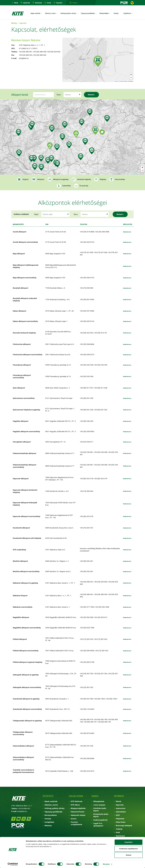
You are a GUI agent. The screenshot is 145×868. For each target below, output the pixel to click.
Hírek (118, 832)
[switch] (60, 864)
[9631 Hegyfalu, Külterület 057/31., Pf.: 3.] (18, 132)
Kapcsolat (59, 3)
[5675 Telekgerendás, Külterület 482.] (91, 151)
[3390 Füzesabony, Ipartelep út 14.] (81, 122)
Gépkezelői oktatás (78, 815)
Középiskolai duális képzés (100, 815)
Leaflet (116, 81)
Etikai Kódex (120, 822)
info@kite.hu (24, 58)
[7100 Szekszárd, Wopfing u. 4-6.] (51, 158)
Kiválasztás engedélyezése (128, 848)
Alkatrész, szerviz (50, 13)
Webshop (48, 825)
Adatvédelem (121, 812)
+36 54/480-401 (24, 808)
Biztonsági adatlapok (124, 825)
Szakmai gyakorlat (100, 820)
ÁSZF (118, 815)
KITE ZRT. (17, 13)
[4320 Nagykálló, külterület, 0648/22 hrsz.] (107, 118)
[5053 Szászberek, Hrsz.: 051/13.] (76, 133)
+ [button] (131, 74)
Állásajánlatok (98, 801)
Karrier (49, 3)
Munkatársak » (127, 232)
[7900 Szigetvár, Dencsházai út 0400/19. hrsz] (34, 166)
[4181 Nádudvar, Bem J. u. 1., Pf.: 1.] (98, 61)
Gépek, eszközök (35, 13)
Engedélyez (129, 842)
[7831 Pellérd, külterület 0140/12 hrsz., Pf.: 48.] (41, 167)
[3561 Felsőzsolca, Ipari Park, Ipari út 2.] (89, 112)
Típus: (58, 94)
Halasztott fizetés (77, 812)
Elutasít (128, 855)
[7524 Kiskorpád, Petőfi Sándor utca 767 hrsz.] (31, 158)
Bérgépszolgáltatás (78, 808)
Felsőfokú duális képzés (99, 809)
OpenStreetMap (123, 81)
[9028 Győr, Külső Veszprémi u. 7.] (32, 124)
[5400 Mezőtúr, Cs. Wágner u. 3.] (85, 141)
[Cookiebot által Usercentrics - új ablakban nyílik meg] (12, 864)
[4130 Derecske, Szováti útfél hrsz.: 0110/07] (102, 132)
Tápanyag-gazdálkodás (88, 13)
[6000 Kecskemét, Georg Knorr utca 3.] (69, 145)
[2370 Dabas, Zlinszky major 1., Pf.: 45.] (62, 137)
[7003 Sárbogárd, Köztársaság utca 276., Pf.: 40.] (49, 145)
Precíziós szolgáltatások (76, 823)
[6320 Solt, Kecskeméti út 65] (57, 147)
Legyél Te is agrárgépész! (98, 824)
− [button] (131, 77)
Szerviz (73, 818)
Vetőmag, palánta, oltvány (68, 13)
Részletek (106, 864)
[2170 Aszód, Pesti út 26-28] (64, 124)
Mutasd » (91, 94)
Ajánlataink (26, 3)
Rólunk (16, 3)
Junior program (99, 805)
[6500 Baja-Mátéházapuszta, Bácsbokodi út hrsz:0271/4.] (57, 164)
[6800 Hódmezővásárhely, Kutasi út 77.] (80, 156)
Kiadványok (38, 3)
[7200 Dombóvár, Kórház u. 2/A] (41, 158)
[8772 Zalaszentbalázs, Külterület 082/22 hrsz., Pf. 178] (19, 153)
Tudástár (119, 829)
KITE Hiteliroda (76, 801)
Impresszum (120, 808)
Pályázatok (120, 818)
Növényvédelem (104, 13)
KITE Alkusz (75, 805)
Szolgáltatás (127, 13)
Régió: (36, 214)
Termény (115, 13)
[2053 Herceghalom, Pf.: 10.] (51, 128)
